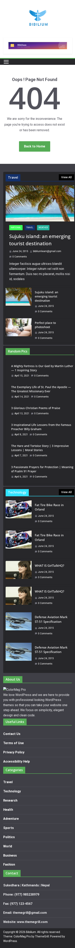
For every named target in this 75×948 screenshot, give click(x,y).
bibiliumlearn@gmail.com (47, 251)
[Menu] (6, 62)
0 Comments (19, 256)
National (16, 227)
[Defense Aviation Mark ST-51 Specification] (19, 626)
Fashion (9, 864)
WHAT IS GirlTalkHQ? (49, 566)
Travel (29, 227)
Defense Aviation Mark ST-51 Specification (51, 619)
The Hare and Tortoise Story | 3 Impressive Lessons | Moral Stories (40, 448)
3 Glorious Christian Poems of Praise (35, 408)
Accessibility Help (16, 761)
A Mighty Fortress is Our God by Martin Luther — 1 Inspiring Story (42, 368)
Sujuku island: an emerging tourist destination (39, 240)
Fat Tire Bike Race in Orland (49, 507)
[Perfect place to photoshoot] (19, 330)
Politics (9, 837)
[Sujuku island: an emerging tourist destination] (40, 203)
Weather (43, 227)
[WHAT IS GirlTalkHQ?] (19, 572)
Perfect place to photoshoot (45, 325)
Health (8, 810)
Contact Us (11, 734)
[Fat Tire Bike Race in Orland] (19, 514)
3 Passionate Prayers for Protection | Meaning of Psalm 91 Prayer (42, 469)
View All (66, 177)
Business (10, 855)
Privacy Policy (13, 752)
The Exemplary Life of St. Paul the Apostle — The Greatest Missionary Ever (41, 389)
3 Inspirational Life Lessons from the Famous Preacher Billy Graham (41, 427)
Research (10, 800)
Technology (12, 791)
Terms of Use (13, 743)
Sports (8, 828)
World (7, 846)
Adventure (11, 819)
